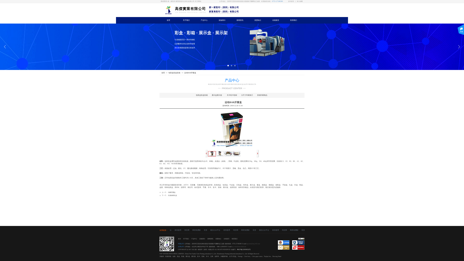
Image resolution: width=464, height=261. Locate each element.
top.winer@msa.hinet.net (239, 246)
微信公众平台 (211, 230)
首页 (168, 20)
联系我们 (293, 20)
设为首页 (291, 1)
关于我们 (186, 20)
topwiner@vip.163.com (253, 244)
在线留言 (275, 20)
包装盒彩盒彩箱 (174, 73)
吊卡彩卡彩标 (232, 95)
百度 (201, 230)
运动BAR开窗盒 (190, 73)
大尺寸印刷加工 (247, 95)
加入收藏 (300, 1)
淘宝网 (182, 230)
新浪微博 (173, 230)
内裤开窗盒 (168, 192)
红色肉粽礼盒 (169, 195)
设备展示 (222, 20)
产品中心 (204, 20)
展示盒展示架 (217, 95)
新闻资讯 (240, 20)
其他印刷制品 (262, 95)
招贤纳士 (257, 20)
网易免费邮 (192, 230)
